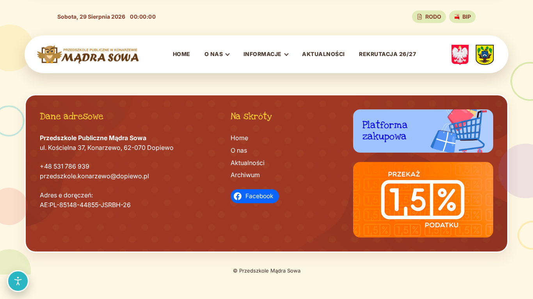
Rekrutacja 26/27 (387, 54)
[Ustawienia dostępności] (18, 281)
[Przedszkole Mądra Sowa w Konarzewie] (88, 54)
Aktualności (323, 54)
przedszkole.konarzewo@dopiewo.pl (94, 176)
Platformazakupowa (385, 131)
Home (181, 54)
